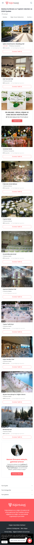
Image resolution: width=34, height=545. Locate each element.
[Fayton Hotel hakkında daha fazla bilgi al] (17, 206)
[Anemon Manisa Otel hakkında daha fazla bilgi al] (17, 276)
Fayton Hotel (7, 219)
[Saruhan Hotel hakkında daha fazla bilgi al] (17, 136)
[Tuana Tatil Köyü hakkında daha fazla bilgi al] (17, 311)
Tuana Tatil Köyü (8, 324)
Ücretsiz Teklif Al (17, 51)
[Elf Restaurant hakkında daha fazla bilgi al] (17, 417)
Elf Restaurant (7, 429)
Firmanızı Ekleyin (17, 474)
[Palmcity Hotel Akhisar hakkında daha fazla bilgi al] (17, 171)
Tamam (4, 542)
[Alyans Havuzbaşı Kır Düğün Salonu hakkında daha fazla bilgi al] (17, 381)
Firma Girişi (8, 532)
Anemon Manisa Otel (9, 289)
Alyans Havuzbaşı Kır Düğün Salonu (14, 394)
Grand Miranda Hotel (9, 254)
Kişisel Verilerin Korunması (21, 532)
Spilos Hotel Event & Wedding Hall (13, 44)
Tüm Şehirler (5, 494)
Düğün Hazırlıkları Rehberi (17, 525)
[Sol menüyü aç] (2, 2)
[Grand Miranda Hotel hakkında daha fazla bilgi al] (17, 241)
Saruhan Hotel (7, 149)
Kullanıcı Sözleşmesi (13, 528)
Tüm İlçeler (4, 486)
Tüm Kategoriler (6, 490)
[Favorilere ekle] (30, 23)
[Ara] (31, 2)
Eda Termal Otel (8, 79)
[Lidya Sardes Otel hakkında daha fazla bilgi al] (17, 346)
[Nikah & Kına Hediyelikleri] (17, 107)
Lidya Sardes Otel (8, 359)
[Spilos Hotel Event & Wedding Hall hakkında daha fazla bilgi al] (17, 31)
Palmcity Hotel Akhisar (10, 184)
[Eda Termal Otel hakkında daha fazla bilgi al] (17, 66)
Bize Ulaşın (24, 528)
